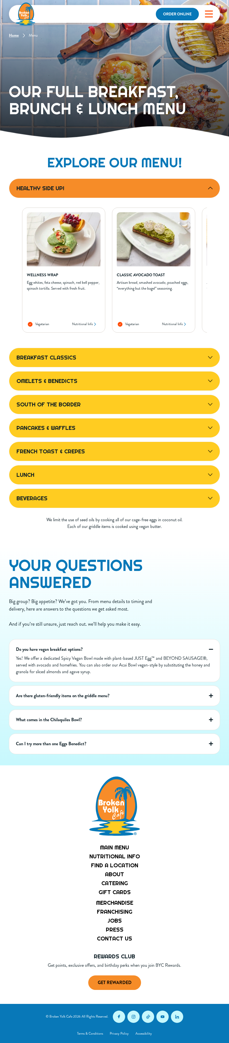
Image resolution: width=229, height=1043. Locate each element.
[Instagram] (133, 1017)
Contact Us (114, 938)
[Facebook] (119, 1017)
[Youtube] (162, 1017)
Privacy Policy (119, 1033)
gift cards (115, 892)
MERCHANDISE (114, 902)
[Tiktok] (148, 1017)
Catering (114, 883)
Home (14, 35)
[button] (208, 14)
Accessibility (143, 1033)
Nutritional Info (82, 324)
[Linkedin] (177, 1017)
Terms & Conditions (90, 1033)
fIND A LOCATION (114, 865)
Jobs (115, 920)
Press (114, 929)
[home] (25, 14)
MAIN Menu (114, 847)
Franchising (114, 911)
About (114, 874)
